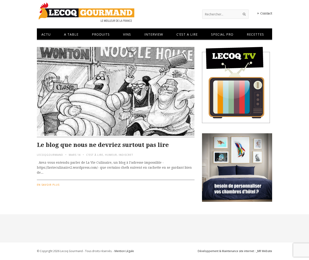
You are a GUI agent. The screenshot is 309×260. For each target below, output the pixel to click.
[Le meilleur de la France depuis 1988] (86, 20)
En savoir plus (48, 184)
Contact (266, 13)
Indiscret (126, 154)
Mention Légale (124, 251)
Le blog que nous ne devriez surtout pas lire (103, 144)
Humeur (111, 154)
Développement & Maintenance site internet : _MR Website (235, 251)
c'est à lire (94, 154)
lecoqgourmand (50, 154)
